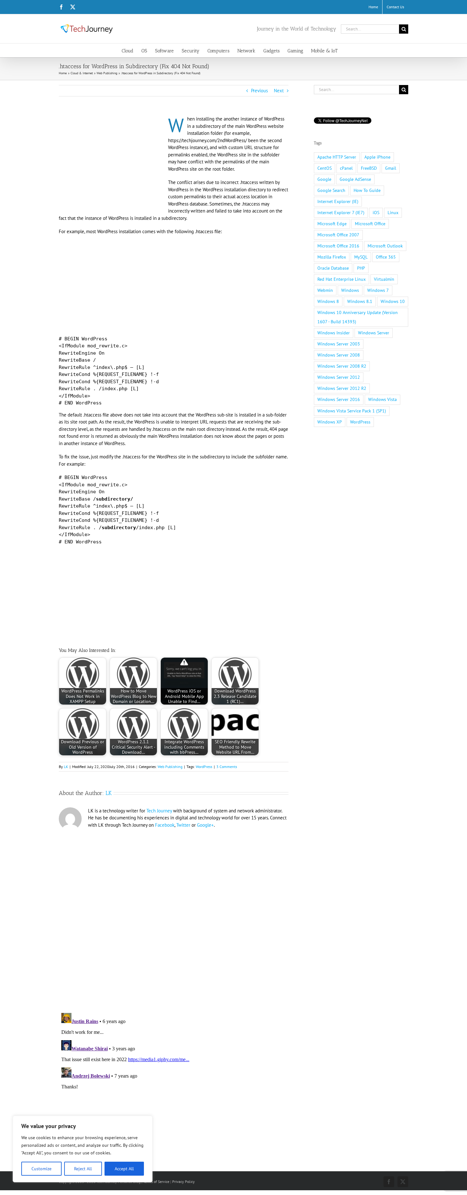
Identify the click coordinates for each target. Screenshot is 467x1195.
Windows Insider (333, 333)
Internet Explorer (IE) (337, 201)
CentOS (324, 168)
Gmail (390, 168)
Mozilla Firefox (331, 257)
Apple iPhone (377, 157)
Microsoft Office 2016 (338, 246)
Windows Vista (382, 399)
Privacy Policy (183, 1181)
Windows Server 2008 (338, 355)
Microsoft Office (370, 224)
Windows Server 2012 (338, 377)
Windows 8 (328, 301)
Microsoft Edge (332, 224)
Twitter (183, 825)
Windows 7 (378, 290)
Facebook (164, 825)
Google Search (331, 190)
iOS (376, 212)
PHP (361, 268)
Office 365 (386, 257)
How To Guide (367, 190)
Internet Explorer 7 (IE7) (340, 212)
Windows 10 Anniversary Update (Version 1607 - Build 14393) (357, 317)
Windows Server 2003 (338, 344)
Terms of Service (156, 1181)
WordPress (204, 766)
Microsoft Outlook (385, 246)
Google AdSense (355, 179)
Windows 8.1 (359, 301)
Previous (259, 91)
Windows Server (373, 333)
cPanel (346, 168)
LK (66, 766)
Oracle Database (333, 268)
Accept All (124, 1169)
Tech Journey (159, 811)
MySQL (361, 257)
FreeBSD (369, 168)
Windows (350, 290)
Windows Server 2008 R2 (341, 366)
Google (324, 179)
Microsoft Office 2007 (338, 235)
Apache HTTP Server (336, 157)
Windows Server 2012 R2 (341, 388)
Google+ (205, 825)
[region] (82, 1149)
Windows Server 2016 (338, 399)
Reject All (83, 1169)
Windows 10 (393, 301)
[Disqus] (173, 918)
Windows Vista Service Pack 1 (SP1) (351, 411)
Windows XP (329, 422)
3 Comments (226, 766)
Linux (393, 212)
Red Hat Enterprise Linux (341, 279)
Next (279, 91)
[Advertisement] (112, 162)
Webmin (325, 290)
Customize (41, 1169)
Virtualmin (384, 279)
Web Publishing (170, 766)
